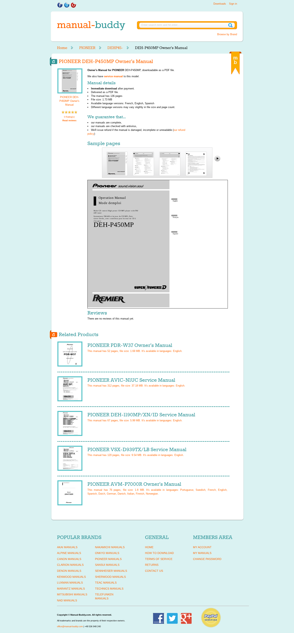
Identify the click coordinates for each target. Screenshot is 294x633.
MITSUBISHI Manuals (72, 594)
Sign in (233, 3)
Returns (151, 564)
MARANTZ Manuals (71, 588)
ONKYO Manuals (107, 553)
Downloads (219, 3)
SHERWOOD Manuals (110, 576)
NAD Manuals (67, 600)
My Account (202, 547)
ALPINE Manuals (69, 553)
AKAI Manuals (67, 547)
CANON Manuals (69, 559)
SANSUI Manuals (107, 564)
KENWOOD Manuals (71, 576)
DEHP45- (115, 48)
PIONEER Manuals (108, 559)
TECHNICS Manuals (109, 588)
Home (62, 48)
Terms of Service (158, 559)
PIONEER (87, 48)
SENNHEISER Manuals (111, 570)
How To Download (159, 553)
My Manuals (202, 553)
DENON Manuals (69, 570)
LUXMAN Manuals (70, 582)
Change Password (207, 559)
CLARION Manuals (70, 564)
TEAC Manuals (106, 582)
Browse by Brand (227, 34)
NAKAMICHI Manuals (110, 547)
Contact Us (154, 570)
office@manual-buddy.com (70, 626)
